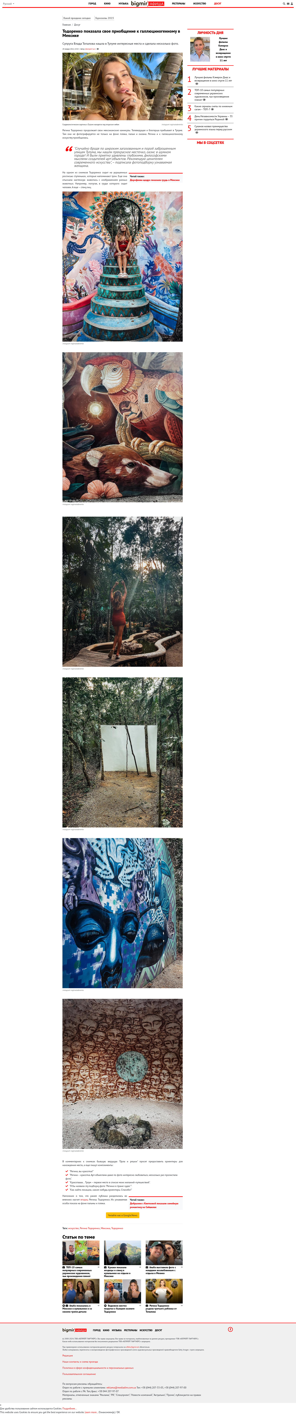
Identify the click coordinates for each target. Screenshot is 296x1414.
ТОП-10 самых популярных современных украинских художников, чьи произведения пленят (77, 1272)
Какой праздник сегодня (77, 18)
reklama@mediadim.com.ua (121, 1387)
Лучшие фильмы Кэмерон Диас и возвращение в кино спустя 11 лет (213, 79)
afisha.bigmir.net (132, 1347)
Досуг (217, 3)
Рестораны (178, 3)
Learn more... (91, 1412)
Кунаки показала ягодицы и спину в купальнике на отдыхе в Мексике (117, 1272)
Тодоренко (117, 1228)
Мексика (105, 1228)
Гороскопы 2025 (104, 18)
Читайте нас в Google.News (122, 1215)
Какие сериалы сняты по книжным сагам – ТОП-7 (213, 108)
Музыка (123, 3)
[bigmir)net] (140, 4)
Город (92, 3)
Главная (66, 24)
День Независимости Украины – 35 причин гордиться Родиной (214, 118)
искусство (73, 1228)
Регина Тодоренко (90, 1228)
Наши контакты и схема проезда (80, 1361)
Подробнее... (69, 1408)
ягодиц (84, 1199)
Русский (7, 3)
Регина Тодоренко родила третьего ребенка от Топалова (161, 1308)
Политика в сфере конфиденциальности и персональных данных (98, 1367)
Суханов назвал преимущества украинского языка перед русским (213, 128)
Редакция (67, 1355)
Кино (107, 3)
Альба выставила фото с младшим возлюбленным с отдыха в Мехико (161, 1270)
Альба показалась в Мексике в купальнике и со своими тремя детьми (77, 1308)
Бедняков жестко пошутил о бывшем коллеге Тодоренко (119, 1308)
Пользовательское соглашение (79, 1374)
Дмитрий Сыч (90, 49)
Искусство (199, 3)
